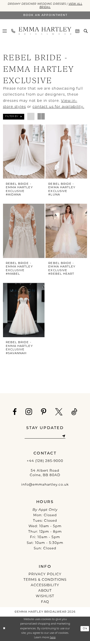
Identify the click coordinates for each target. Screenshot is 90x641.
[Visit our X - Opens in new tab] (59, 412)
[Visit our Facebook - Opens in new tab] (14, 412)
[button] (4, 30)
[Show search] (86, 31)
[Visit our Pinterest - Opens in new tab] (43, 412)
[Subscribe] (64, 436)
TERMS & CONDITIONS (45, 579)
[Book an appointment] (77, 31)
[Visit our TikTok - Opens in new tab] (74, 412)
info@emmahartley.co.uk (45, 484)
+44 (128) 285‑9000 (45, 461)
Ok (85, 628)
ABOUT (45, 590)
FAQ (45, 602)
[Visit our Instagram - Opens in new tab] (29, 411)
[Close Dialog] (4, 629)
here (53, 637)
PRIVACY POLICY (44, 574)
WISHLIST (45, 596)
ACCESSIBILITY (45, 585)
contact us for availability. (58, 107)
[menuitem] (4, 30)
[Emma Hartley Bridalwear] (44, 31)
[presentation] (24, 152)
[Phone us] (13, 31)
